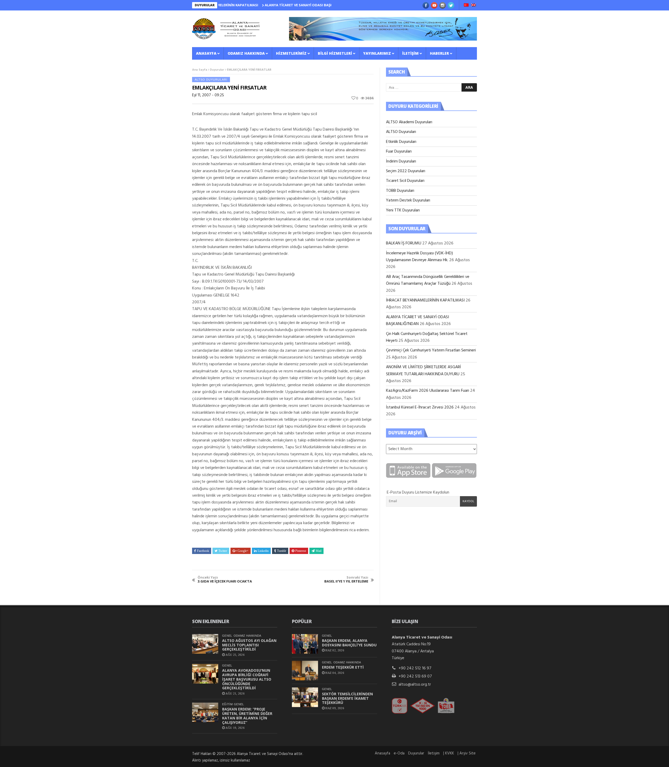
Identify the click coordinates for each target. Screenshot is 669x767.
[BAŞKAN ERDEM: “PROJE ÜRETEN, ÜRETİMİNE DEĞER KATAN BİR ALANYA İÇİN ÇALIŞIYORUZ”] (205, 712)
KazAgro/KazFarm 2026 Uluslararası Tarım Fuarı (427, 390)
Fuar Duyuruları (399, 151)
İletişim (410, 53)
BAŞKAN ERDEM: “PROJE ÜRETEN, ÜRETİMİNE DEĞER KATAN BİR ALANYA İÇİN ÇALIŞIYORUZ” (247, 716)
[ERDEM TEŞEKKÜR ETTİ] (305, 670)
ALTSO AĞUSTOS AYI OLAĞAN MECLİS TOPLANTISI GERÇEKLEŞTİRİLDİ (249, 645)
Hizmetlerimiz (291, 53)
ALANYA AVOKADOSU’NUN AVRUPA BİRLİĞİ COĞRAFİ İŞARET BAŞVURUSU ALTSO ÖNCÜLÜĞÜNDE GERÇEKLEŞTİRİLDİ (246, 679)
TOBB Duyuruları (400, 190)
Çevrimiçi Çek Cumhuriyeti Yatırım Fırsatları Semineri (431, 350)
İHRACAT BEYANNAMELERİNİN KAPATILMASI (425, 300)
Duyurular (217, 69)
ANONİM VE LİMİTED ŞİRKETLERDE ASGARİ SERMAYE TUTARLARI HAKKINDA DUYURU (423, 370)
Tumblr (281, 551)
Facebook (203, 551)
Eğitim (227, 704)
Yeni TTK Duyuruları (403, 210)
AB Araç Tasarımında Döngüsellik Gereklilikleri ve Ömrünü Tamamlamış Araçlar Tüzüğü (427, 280)
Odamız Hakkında (246, 53)
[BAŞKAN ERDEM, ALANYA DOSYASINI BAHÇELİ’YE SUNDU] (305, 644)
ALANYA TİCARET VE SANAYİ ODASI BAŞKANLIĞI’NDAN (289, 5)
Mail (318, 551)
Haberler (439, 53)
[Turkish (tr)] (466, 5)
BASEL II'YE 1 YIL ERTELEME (346, 579)
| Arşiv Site (467, 753)
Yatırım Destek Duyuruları (408, 200)
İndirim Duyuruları (401, 161)
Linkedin (263, 551)
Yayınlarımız (377, 53)
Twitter (222, 551)
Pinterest (300, 551)
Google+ (243, 551)
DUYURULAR (205, 5)
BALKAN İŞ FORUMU (403, 243)
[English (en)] (473, 5)
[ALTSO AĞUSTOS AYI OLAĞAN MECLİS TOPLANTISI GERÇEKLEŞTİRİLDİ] (205, 644)
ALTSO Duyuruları (211, 79)
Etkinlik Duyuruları (401, 141)
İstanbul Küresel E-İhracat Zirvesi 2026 (420, 407)
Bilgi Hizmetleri (335, 53)
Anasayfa (206, 53)
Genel (227, 635)
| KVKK (448, 753)
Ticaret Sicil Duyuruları (405, 180)
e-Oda (399, 753)
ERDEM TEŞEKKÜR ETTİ (343, 667)
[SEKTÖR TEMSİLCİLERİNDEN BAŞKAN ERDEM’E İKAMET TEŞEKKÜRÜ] (305, 697)
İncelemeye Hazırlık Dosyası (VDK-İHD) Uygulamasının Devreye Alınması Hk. (419, 257)
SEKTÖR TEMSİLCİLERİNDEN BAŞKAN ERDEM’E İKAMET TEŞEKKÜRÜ (347, 698)
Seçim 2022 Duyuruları (405, 171)
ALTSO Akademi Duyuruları (409, 122)
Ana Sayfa (199, 69)
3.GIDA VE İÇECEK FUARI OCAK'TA (225, 579)
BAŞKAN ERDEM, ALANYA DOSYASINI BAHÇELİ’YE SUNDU (349, 642)
